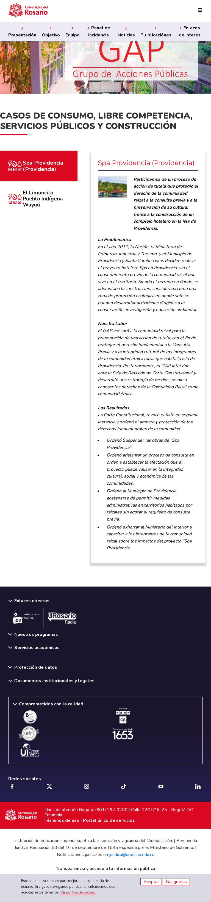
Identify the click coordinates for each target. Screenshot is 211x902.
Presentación (22, 35)
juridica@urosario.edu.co (131, 855)
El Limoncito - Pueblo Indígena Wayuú (43, 199)
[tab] (38, 199)
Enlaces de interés (190, 31)
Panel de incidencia (99, 31)
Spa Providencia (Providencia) (43, 166)
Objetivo (51, 35)
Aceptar (151, 882)
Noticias (126, 35)
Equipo (72, 35)
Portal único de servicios (109, 820)
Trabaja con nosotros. (30, 616)
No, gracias (176, 882)
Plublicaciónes (155, 35)
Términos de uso (62, 820)
